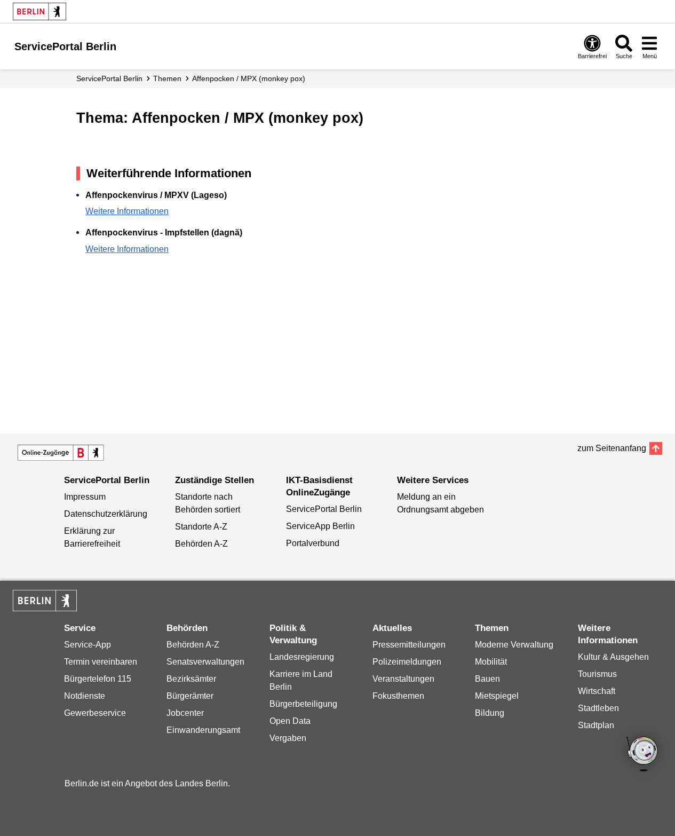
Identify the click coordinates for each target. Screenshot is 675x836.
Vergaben (287, 738)
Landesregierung (301, 656)
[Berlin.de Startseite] (39, 11)
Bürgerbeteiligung (303, 703)
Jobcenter (185, 712)
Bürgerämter (189, 695)
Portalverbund (312, 543)
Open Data (290, 720)
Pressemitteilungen (409, 644)
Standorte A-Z (201, 526)
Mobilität (491, 661)
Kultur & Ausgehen (613, 656)
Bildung (489, 712)
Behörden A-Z (201, 543)
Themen (167, 78)
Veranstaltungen (403, 678)
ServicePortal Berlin (109, 78)
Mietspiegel (497, 695)
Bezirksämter (191, 678)
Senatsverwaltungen (205, 661)
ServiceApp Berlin (320, 526)
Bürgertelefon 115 (97, 678)
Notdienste (84, 695)
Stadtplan (596, 725)
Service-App (87, 644)
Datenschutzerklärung (105, 513)
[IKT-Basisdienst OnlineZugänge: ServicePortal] (61, 452)
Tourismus (597, 674)
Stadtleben (598, 708)
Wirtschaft (596, 691)
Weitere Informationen (127, 211)
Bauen (487, 678)
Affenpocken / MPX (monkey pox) (248, 78)
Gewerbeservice (95, 712)
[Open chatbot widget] (643, 755)
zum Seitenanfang (611, 448)
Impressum (85, 496)
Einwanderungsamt (203, 730)
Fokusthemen (398, 695)
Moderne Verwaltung (514, 644)
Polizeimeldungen (406, 661)
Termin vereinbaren (100, 661)
